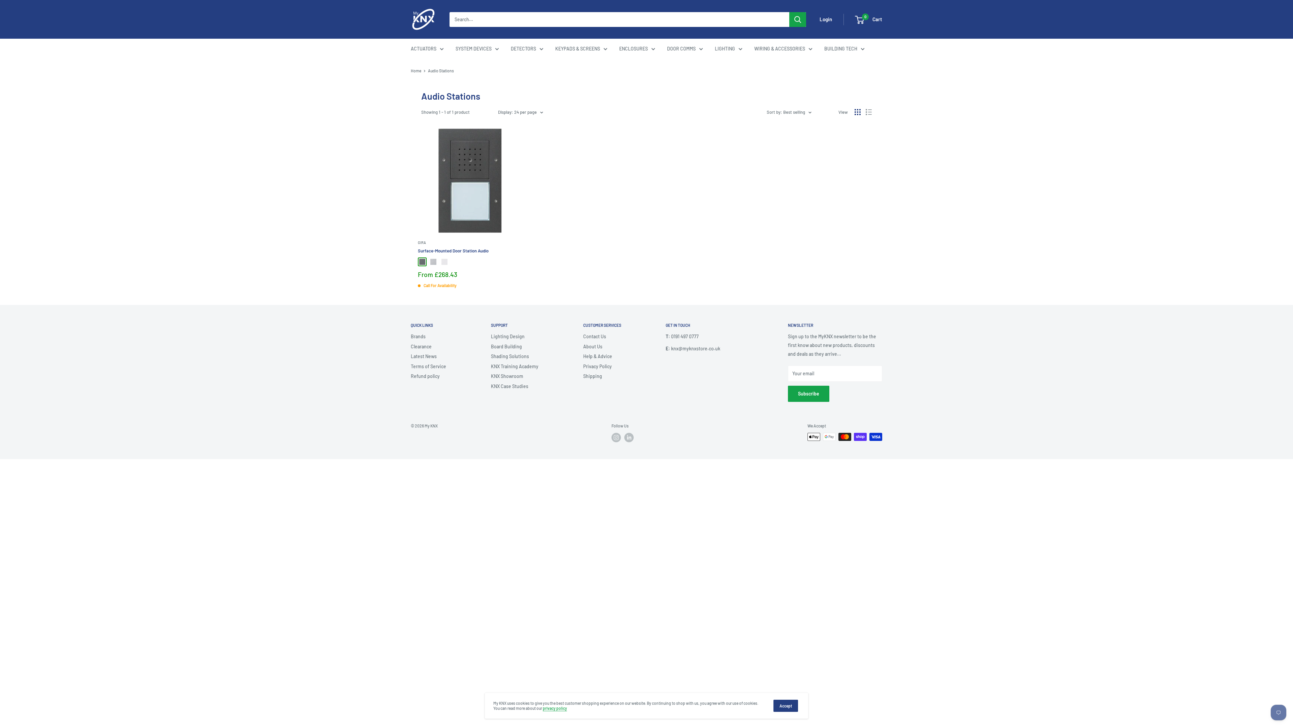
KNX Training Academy (514, 366)
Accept (786, 705)
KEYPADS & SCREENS (577, 48)
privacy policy (555, 708)
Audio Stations (441, 70)
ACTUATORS (423, 48)
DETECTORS (523, 48)
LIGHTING (725, 48)
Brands (418, 336)
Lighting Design (508, 336)
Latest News (424, 356)
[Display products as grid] (858, 112)
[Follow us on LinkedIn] (629, 437)
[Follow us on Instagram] (616, 437)
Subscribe (808, 393)
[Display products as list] (869, 112)
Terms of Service (428, 366)
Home (416, 70)
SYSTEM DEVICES (474, 48)
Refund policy (425, 376)
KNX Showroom (507, 376)
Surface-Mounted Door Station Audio (453, 250)
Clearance (421, 346)
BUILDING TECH (840, 48)
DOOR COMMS (681, 48)
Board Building (506, 346)
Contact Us (594, 336)
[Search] (797, 19)
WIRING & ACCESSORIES (779, 48)
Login (826, 19)
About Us (592, 346)
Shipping (592, 376)
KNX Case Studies (509, 386)
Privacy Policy (597, 366)
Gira (422, 242)
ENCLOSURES (633, 48)
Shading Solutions (510, 356)
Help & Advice (597, 356)
